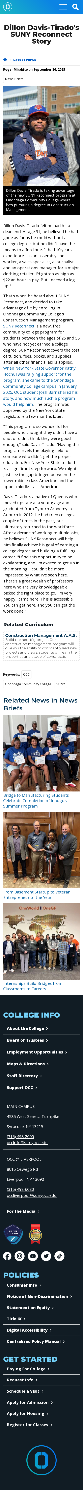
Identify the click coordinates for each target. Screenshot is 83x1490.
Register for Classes (27, 1424)
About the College (25, 1028)
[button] (75, 6)
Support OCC (20, 1087)
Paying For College (26, 1369)
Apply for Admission (28, 1402)
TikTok (59, 1256)
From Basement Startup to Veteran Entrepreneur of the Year (37, 894)
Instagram (20, 1256)
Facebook (7, 1256)
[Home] (5, 60)
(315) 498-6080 (20, 1189)
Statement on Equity (28, 1307)
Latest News (24, 60)
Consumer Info (22, 1285)
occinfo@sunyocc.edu (27, 1142)
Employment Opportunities (35, 1052)
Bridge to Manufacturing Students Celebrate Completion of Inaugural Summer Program (36, 800)
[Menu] (63, 6)
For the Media (21, 1211)
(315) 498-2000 (20, 1136)
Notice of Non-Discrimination (37, 1296)
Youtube (33, 1256)
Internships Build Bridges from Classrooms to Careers (32, 986)
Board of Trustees (25, 1040)
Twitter (46, 1256)
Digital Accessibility (27, 1330)
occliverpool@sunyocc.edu (32, 1195)
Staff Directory (22, 1075)
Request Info (20, 1380)
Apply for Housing (25, 1413)
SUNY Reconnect (18, 326)
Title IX (14, 1319)
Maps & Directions (26, 1064)
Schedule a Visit (23, 1391)
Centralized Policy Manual (34, 1341)
